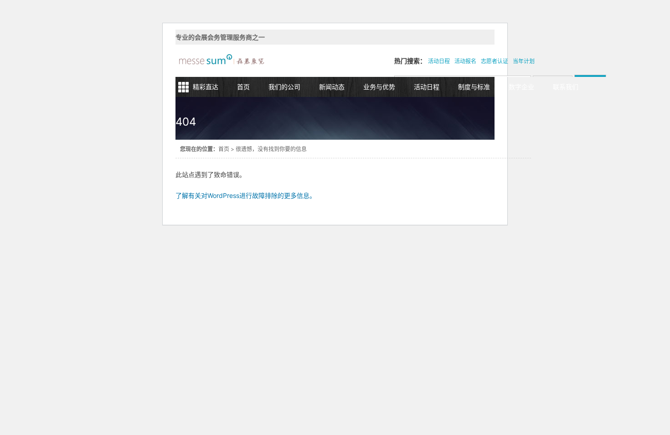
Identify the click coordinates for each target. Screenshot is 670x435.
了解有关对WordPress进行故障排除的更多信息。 (245, 195)
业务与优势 (379, 87)
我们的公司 (284, 87)
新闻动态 (332, 87)
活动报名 (465, 61)
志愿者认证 (494, 61)
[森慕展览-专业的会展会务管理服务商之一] (221, 61)
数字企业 (521, 87)
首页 (243, 87)
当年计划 (524, 61)
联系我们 (565, 87)
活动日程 (439, 61)
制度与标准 (474, 87)
